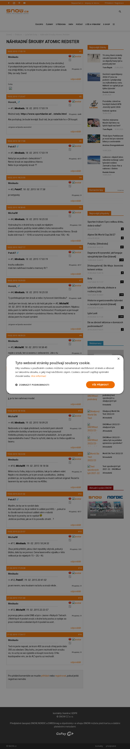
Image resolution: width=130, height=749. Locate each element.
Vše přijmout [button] (100, 384)
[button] (32, 384)
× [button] (118, 359)
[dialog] (65, 374)
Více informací (38, 376)
